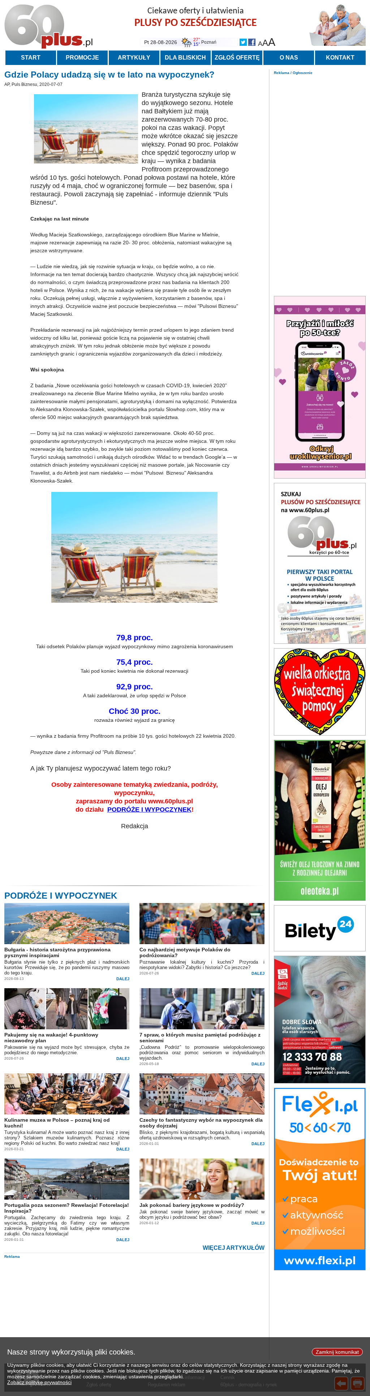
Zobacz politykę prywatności (39, 1382)
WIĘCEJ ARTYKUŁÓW (233, 1248)
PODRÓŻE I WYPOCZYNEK (149, 809)
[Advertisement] (320, 183)
